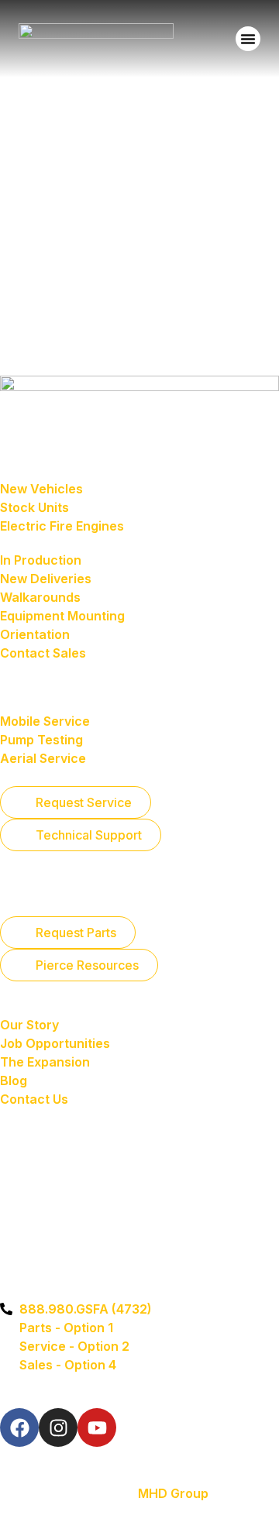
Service (28, 688)
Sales (20, 456)
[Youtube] (97, 1427)
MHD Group (173, 1493)
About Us (33, 1007)
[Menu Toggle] (248, 38)
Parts (19, 890)
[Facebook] (19, 1427)
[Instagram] (58, 1427)
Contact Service (49, 857)
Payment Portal (56, 1116)
